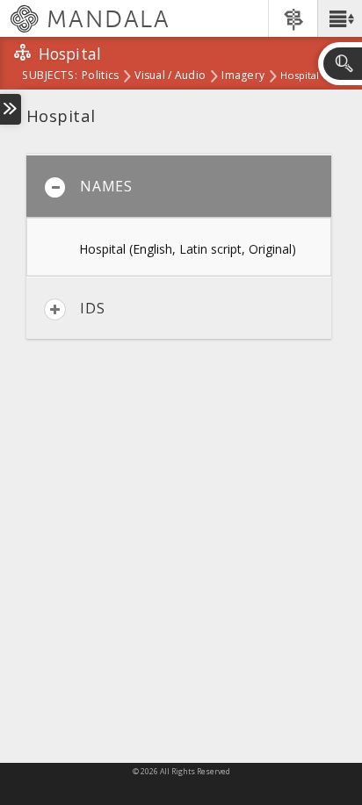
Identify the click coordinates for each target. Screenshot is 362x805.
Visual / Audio (170, 76)
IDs (92, 308)
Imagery (242, 76)
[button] (339, 18)
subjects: (49, 76)
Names (106, 186)
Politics (100, 76)
